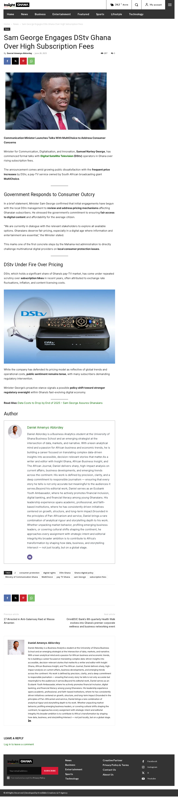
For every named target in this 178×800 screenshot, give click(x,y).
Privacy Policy (39, 778)
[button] (136, 4)
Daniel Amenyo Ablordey (19, 53)
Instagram (152, 767)
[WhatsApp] (31, 61)
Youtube (151, 778)
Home (7, 24)
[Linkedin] (31, 721)
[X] (15, 61)
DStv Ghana (65, 572)
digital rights (49, 572)
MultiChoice (47, 577)
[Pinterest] (23, 61)
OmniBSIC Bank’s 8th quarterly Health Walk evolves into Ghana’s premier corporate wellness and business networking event (91, 623)
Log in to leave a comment (19, 744)
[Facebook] (7, 61)
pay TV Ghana (63, 577)
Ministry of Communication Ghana (21, 577)
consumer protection (29, 572)
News (16, 24)
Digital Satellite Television (57, 156)
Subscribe (50, 770)
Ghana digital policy (83, 572)
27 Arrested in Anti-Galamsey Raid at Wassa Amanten (29, 621)
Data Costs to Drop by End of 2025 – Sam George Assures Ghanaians (60, 403)
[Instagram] (143, 767)
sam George (80, 577)
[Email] (29, 557)
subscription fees (98, 577)
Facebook (152, 761)
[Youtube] (143, 779)
